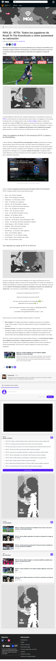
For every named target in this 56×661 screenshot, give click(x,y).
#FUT (37, 297)
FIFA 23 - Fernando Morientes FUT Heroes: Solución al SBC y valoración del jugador (23, 466)
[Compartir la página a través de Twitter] (10, 44)
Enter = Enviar (42, 396)
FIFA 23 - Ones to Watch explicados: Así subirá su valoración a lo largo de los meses (34, 537)
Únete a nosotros (25, 644)
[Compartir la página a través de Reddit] (12, 44)
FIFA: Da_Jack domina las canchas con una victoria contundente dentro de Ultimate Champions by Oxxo (28, 446)
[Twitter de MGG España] (6, 640)
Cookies (23, 651)
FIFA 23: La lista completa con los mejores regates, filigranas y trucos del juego (31, 353)
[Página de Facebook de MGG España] (2, 640)
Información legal (25, 647)
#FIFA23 (44, 307)
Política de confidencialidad (28, 656)
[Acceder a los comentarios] (15, 44)
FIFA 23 (15, 27)
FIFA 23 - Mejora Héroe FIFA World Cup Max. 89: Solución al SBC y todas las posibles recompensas (27, 463)
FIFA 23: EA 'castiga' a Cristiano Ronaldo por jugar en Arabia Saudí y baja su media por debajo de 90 (27, 441)
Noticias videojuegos (9, 27)
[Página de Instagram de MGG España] (9, 640)
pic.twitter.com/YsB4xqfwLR (28, 309)
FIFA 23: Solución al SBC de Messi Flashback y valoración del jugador (20, 460)
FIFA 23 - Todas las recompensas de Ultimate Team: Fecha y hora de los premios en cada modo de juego (33, 528)
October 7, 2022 (39, 311)
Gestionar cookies (25, 654)
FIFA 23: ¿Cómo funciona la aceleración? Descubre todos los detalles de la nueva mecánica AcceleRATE (34, 546)
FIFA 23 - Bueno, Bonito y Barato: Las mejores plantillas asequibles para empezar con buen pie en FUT (33, 560)
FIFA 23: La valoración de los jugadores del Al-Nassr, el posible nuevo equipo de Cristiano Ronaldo (26, 452)
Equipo (22, 642)
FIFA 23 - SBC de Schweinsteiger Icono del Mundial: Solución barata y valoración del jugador (25, 455)
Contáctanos (24, 640)
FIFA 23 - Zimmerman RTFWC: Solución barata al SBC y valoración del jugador (22, 449)
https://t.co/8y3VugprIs (36, 307)
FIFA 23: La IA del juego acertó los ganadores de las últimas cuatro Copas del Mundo (23, 443)
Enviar (50, 396)
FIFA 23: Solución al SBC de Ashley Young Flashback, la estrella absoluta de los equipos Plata (25, 457)
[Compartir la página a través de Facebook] (7, 44)
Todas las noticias (28, 470)
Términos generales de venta (28, 649)
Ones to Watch (33, 121)
